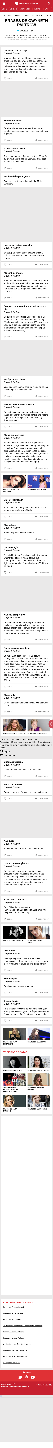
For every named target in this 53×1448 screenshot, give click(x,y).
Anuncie (48, 1385)
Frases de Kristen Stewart (13, 1332)
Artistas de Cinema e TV (35, 15)
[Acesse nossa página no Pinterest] (26, 1377)
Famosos (18, 15)
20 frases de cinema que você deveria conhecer (22, 1326)
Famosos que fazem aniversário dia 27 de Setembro (23, 182)
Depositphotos (23, 1386)
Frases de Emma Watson (13, 1338)
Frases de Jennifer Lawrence (15, 1350)
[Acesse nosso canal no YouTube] (32, 1377)
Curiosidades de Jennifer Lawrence (17, 1344)
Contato (40, 1385)
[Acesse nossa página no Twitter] (20, 1377)
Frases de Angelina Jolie (13, 1313)
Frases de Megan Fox (12, 1319)
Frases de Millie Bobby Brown (15, 1356)
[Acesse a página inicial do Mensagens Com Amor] (26, 3)
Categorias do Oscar (11, 1363)
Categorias (7, 15)
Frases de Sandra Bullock (13, 1307)
